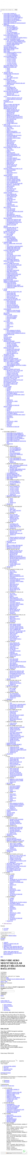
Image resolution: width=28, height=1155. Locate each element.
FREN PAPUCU (11, 142)
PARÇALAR (7, 124)
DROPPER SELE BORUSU (14, 215)
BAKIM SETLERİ (8, 279)
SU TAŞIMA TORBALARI (10, 384)
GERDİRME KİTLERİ (12, 275)
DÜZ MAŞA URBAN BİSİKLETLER (16, 41)
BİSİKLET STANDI (9, 366)
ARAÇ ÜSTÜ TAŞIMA (12, 362)
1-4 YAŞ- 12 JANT (11, 59)
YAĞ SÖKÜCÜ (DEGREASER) (15, 246)
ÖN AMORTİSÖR (11, 238)
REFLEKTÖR (10, 120)
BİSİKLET (6, 24)
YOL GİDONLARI (11, 196)
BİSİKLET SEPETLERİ (13, 111)
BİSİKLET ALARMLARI (13, 115)
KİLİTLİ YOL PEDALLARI (14, 220)
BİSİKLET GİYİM (11, 1096)
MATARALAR (10, 93)
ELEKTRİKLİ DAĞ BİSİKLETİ (12, 15)
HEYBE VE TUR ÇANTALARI (15, 370)
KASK (5, 290)
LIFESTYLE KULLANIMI (13, 311)
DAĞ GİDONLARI (11, 194)
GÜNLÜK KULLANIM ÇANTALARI (13, 379)
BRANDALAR (10, 114)
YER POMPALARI (11, 88)
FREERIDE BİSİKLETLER (10, 65)
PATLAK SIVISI (11, 251)
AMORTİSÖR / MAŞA (9, 236)
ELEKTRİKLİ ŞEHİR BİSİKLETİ (12, 16)
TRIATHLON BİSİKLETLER (11, 48)
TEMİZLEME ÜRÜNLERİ (13, 249)
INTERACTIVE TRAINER (13, 342)
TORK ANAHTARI (12, 266)
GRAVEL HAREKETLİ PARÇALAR (13, 168)
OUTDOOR (7, 385)
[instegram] (6, 1080)
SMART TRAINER (11, 343)
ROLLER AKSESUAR (12, 353)
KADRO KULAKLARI (9, 231)
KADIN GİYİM (7, 386)
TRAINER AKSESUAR (13, 346)
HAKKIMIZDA (10, 1104)
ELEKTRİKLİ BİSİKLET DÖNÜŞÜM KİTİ (15, 23)
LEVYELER (10, 254)
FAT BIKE (9, 31)
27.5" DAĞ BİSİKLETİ (12, 28)
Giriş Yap (3, 937)
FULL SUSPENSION (12, 32)
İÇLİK (8, 319)
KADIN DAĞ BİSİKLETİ (13, 33)
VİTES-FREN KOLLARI (13, 154)
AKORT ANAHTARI (12, 267)
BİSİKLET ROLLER (9, 347)
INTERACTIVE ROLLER (13, 349)
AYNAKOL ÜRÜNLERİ (13, 270)
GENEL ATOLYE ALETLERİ (14, 265)
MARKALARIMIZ (11, 1120)
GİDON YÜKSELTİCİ (12, 206)
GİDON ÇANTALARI (12, 373)
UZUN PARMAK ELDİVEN (14, 331)
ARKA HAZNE (10, 186)
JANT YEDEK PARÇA (12, 191)
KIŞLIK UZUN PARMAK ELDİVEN (16, 333)
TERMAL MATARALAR (13, 95)
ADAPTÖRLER (11, 112)
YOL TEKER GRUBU (12, 178)
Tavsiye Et (3, 1002)
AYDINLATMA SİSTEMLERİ (11, 73)
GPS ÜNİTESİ (10, 84)
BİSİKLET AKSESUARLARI (11, 943)
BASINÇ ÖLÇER (11, 258)
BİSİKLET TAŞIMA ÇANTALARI (12, 359)
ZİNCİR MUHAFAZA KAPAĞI (15, 116)
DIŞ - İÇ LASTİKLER (9, 232)
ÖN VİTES (9, 127)
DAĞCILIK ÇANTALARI (10, 378)
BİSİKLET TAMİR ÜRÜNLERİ (12, 261)
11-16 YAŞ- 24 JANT (12, 64)
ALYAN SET (10, 269)
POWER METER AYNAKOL (14, 135)
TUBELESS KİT (11, 287)
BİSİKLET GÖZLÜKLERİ (13, 310)
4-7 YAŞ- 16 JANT (11, 61)
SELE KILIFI (10, 212)
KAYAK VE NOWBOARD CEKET (16, 394)
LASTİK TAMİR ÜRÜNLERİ (11, 250)
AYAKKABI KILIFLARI (13, 307)
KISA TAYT (10, 322)
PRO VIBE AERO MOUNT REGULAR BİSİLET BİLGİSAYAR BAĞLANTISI (14, 948)
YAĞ (8, 244)
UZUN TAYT (10, 323)
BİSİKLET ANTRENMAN (13, 1097)
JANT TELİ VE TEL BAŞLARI (14, 183)
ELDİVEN (6, 329)
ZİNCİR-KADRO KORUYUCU (15, 118)
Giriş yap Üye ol (7, 923)
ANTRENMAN (7, 339)
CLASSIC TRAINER (12, 345)
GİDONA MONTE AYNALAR (14, 97)
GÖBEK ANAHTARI (12, 273)
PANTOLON (10, 326)
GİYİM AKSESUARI (9, 334)
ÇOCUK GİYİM (8, 337)
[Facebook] (6, 1081)
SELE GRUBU (7, 207)
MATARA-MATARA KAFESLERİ (12, 91)
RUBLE (9, 130)
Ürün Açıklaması (8, 1004)
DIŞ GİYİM (6, 313)
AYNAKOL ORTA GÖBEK (14, 138)
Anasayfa (6, 942)
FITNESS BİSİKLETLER (13, 44)
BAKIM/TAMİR (8, 242)
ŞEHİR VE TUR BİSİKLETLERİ (12, 39)
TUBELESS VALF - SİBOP (13, 285)
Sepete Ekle (3, 992)
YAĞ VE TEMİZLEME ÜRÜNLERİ (13, 243)
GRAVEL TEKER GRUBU (13, 179)
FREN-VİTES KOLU (12, 131)
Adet (2, 989)
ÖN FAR (9, 75)
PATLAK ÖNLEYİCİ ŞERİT (14, 255)
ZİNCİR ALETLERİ (12, 278)
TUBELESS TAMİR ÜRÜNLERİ (15, 286)
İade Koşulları (7, 1010)
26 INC (8, 71)
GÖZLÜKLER (7, 309)
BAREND (9, 203)
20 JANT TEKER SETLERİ (13, 180)
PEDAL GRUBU (8, 218)
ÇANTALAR (7, 367)
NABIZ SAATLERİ (11, 81)
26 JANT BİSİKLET (12, 53)
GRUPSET (9, 167)
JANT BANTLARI (11, 188)
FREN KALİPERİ (11, 170)
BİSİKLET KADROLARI (10, 67)
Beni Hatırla (5, 935)
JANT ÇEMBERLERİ (12, 182)
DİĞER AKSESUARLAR (10, 108)
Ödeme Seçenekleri (8, 1006)
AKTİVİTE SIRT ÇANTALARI (11, 377)
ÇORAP (6, 335)
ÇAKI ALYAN (10, 262)
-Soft (7, 1153)
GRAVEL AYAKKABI (12, 305)
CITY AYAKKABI (11, 303)
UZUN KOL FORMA (12, 315)
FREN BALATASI (11, 140)
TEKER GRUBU (8, 175)
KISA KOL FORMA (12, 317)
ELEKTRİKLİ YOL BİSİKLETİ (11, 19)
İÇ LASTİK (9, 235)
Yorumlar (6, 1007)
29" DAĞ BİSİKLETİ (12, 29)
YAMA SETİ (10, 253)
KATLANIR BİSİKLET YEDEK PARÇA (17, 37)
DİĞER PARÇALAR (12, 146)
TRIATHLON (7, 338)
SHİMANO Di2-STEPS (12, 230)
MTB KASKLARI (11, 294)
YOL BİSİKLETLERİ (9, 45)
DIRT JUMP (7, 51)
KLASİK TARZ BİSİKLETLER (14, 43)
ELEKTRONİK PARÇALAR (11, 227)
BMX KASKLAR (11, 297)
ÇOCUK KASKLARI (12, 298)
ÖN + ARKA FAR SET (12, 77)
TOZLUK (9, 404)
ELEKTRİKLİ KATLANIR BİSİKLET (13, 17)
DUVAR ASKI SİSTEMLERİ (11, 358)
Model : (4, 981)
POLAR (9, 389)
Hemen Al (3, 994)
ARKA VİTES (10, 128)
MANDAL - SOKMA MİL (13, 184)
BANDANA (10, 400)
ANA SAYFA (10, 1115)
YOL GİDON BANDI (12, 202)
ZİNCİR (6, 226)
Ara (16, 9)
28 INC (8, 68)
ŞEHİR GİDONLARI (12, 195)
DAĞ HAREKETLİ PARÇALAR (12, 147)
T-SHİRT (9, 388)
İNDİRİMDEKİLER (12, 1119)
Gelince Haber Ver (5, 1000)
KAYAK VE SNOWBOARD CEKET (16, 414)
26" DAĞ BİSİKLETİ (12, 27)
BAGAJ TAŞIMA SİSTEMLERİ (12, 104)
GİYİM (5, 289)
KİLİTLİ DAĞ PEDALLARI (14, 219)
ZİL (4, 103)
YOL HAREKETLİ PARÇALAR (12, 126)
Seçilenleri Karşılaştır (6, 1072)
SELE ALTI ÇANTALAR (13, 371)
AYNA (5, 96)
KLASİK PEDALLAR (12, 223)
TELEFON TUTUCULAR (10, 107)
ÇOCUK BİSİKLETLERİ (10, 56)
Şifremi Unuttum (12, 935)
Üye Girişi (6, 928)
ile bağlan (3, 938)
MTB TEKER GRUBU (12, 176)
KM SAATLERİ (11, 80)
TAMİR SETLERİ (11, 277)
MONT (8, 390)
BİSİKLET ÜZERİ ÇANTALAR (12, 369)
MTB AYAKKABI (11, 301)
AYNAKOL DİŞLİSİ (12, 136)
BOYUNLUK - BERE (12, 401)
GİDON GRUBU (8, 192)
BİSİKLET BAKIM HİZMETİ (11, 281)
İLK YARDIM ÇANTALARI (11, 382)
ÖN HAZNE (10, 187)
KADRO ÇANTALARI (12, 374)
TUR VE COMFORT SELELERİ (15, 211)
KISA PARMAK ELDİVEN (13, 330)
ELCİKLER (9, 200)
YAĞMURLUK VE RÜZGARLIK (15, 392)
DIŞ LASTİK (10, 234)
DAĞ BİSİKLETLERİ (9, 25)
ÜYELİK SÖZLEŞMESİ (13, 1107)
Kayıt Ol (6, 929)
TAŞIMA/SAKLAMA (9, 355)
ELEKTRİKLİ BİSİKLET (10, 13)
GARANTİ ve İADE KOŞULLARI (15, 1109)
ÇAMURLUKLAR (8, 101)
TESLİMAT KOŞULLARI (13, 1105)
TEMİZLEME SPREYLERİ (13, 247)
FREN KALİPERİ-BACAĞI (14, 132)
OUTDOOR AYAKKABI (13, 405)
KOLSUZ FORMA (11, 318)
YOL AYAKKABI (11, 302)
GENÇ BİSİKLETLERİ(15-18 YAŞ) (12, 52)
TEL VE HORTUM (11, 144)
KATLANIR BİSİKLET (12, 36)
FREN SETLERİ (11, 152)
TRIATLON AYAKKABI (13, 306)
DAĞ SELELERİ (11, 208)
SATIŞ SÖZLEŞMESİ (12, 1108)
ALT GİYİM (7, 321)
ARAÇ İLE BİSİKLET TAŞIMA (12, 361)
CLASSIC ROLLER (12, 351)
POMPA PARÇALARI (12, 89)
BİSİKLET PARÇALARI (13, 1093)
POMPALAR (7, 85)
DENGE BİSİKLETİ (12, 57)
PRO (2, 956)
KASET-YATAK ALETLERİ (14, 274)
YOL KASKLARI (11, 293)
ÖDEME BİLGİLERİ (12, 1112)
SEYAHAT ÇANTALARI (10, 381)
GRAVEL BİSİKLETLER (10, 47)
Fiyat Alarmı (9, 1002)
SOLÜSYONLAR (11, 257)
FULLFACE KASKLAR (13, 295)
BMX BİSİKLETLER (9, 49)
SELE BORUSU (11, 214)
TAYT (8, 397)
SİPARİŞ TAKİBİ (11, 1121)
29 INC (8, 69)
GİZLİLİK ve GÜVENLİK (13, 1111)
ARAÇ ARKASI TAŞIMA (13, 363)
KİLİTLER (6, 100)
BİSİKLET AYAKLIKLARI (10, 105)
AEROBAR (9, 198)
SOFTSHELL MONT (12, 393)
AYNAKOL (10, 134)
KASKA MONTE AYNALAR (14, 99)
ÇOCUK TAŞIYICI (8, 357)
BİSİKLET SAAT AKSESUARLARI (16, 83)
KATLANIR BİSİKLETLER (11, 35)
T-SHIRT (9, 408)
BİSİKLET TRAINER (9, 341)
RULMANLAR (10, 190)
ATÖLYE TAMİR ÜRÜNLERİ (11, 263)
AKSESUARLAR (8, 72)
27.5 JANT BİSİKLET (12, 55)
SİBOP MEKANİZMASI (13, 259)
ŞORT (8, 325)
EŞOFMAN (9, 416)
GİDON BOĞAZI (11, 199)
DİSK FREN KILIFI (12, 271)
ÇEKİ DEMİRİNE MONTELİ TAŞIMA (16, 365)
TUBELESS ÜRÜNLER (10, 282)
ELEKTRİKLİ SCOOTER (10, 21)
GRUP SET (9, 139)
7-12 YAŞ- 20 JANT (11, 63)
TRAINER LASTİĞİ (9, 354)
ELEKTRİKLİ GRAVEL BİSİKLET (12, 20)
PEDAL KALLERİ (11, 224)
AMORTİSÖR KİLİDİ (12, 240)
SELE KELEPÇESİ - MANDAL (15, 216)
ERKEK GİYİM (8, 406)
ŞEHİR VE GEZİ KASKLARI (14, 291)
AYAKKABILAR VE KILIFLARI (12, 299)
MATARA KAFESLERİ (12, 92)
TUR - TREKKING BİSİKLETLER (15, 40)
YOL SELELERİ (11, 210)
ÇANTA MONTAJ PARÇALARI (15, 375)
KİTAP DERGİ (10, 122)
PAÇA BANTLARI (11, 119)
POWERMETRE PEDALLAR (14, 222)
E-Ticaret (10, 1153)
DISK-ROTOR (10, 143)
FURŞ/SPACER (10, 204)
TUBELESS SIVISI (11, 283)
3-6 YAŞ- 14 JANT (11, 60)
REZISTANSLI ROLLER (13, 350)
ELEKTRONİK (7, 79)
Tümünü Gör (10, 443)
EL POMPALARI (11, 87)
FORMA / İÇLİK (8, 314)
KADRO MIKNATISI (12, 123)
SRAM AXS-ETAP (11, 228)
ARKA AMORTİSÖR (12, 239)
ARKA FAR (10, 76)
